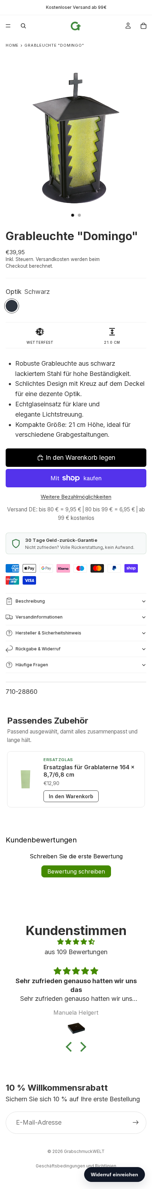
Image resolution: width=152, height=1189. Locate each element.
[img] (76, 942)
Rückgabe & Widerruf (38, 648)
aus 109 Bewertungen (76, 952)
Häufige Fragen (32, 664)
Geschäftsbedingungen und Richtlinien (76, 1165)
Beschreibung (30, 601)
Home (12, 45)
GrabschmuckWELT (84, 1151)
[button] (71, 1047)
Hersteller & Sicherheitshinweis (48, 633)
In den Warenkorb (71, 796)
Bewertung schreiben (76, 871)
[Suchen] (23, 26)
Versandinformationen (39, 617)
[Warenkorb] (143, 26)
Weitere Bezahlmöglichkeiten (76, 496)
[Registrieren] (135, 1122)
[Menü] (8, 26)
